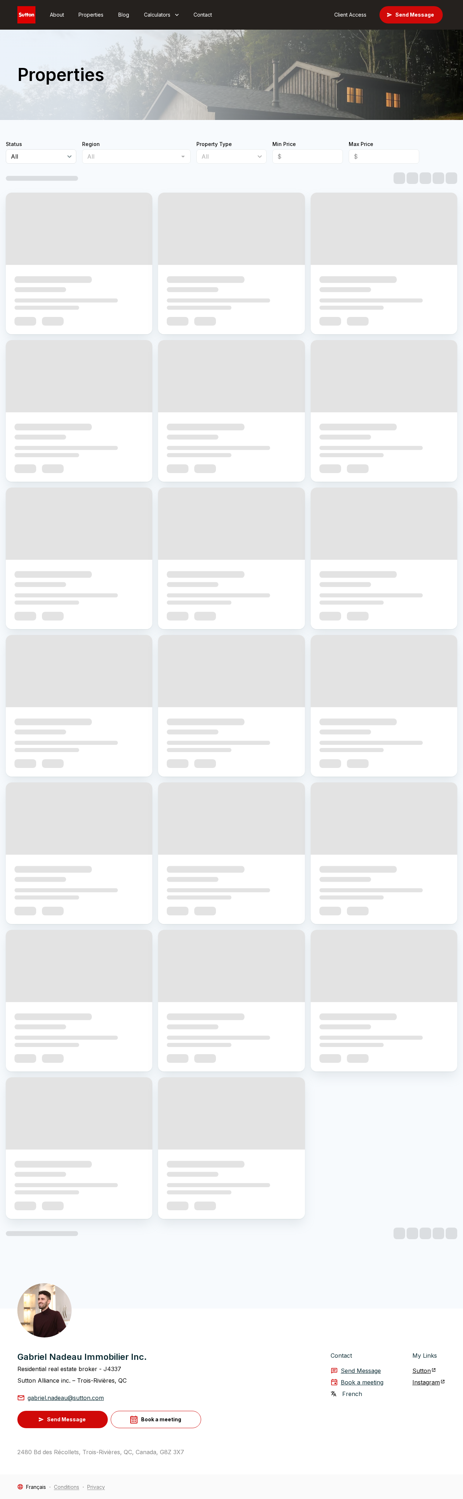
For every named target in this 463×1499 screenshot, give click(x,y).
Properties (90, 15)
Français (36, 1487)
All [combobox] (14, 156)
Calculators (157, 15)
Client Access (350, 15)
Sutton (421, 1370)
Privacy (96, 1487)
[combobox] (130, 156)
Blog (123, 15)
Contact (203, 15)
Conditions (66, 1487)
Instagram (426, 1382)
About (57, 15)
